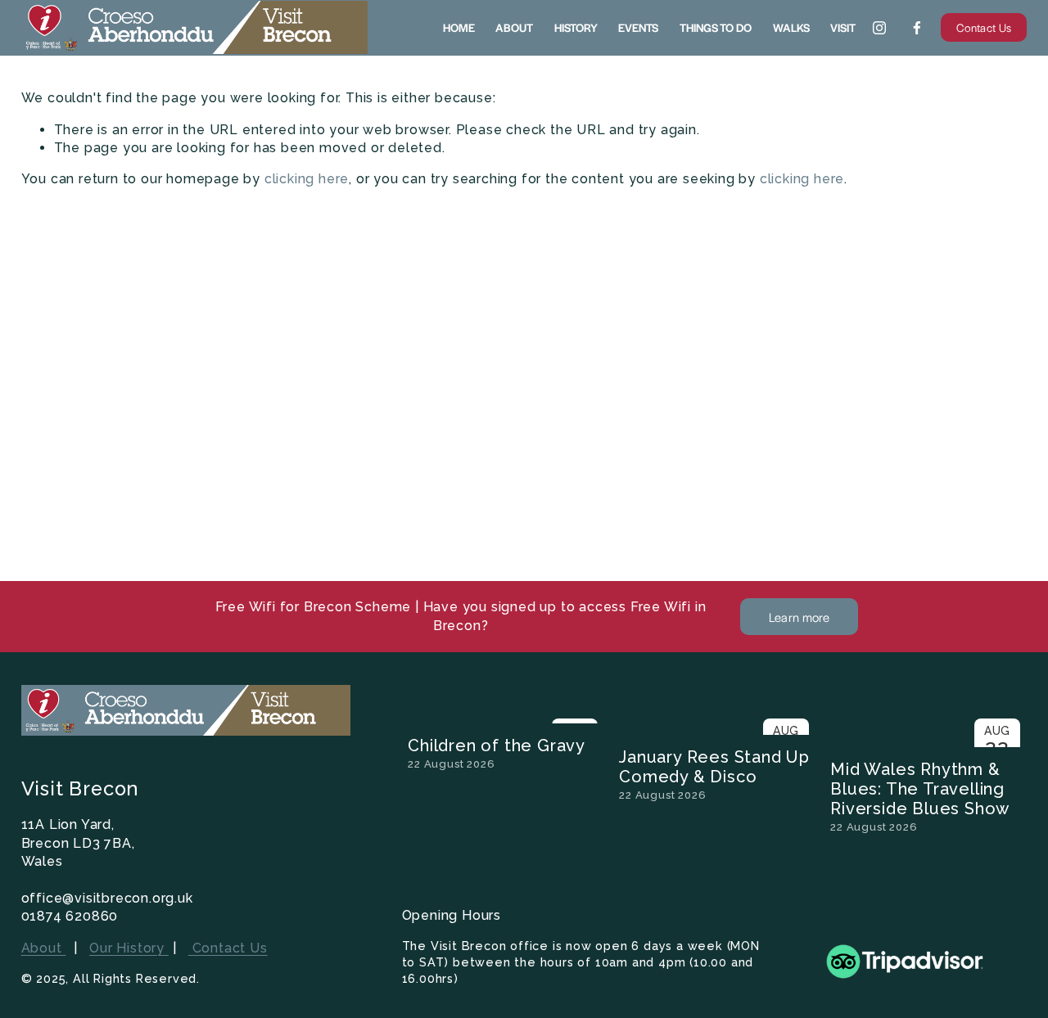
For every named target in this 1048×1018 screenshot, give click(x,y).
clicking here (306, 179)
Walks (791, 27)
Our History (129, 948)
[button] (998, 691)
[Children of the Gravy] (507, 716)
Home (459, 27)
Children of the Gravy (496, 745)
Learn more (799, 616)
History (576, 27)
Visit (843, 27)
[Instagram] (879, 28)
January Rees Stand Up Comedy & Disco (714, 766)
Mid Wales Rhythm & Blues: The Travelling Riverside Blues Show (920, 788)
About (514, 27)
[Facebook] (917, 28)
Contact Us (983, 27)
